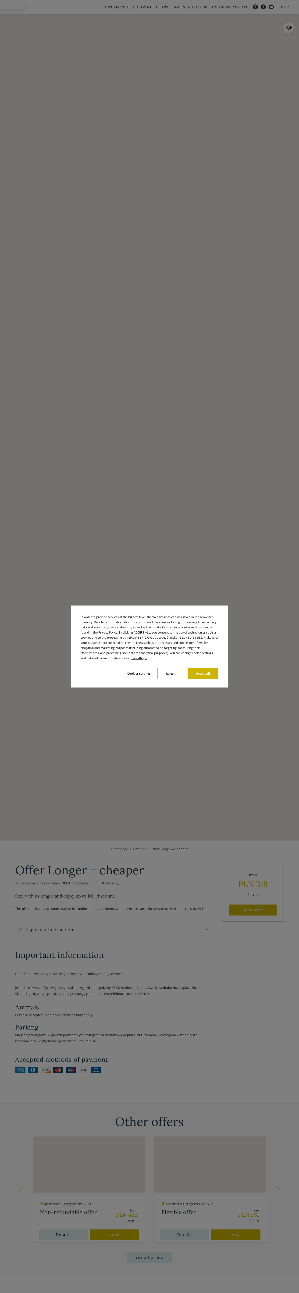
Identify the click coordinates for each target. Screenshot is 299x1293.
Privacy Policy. (108, 632)
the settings (139, 658)
